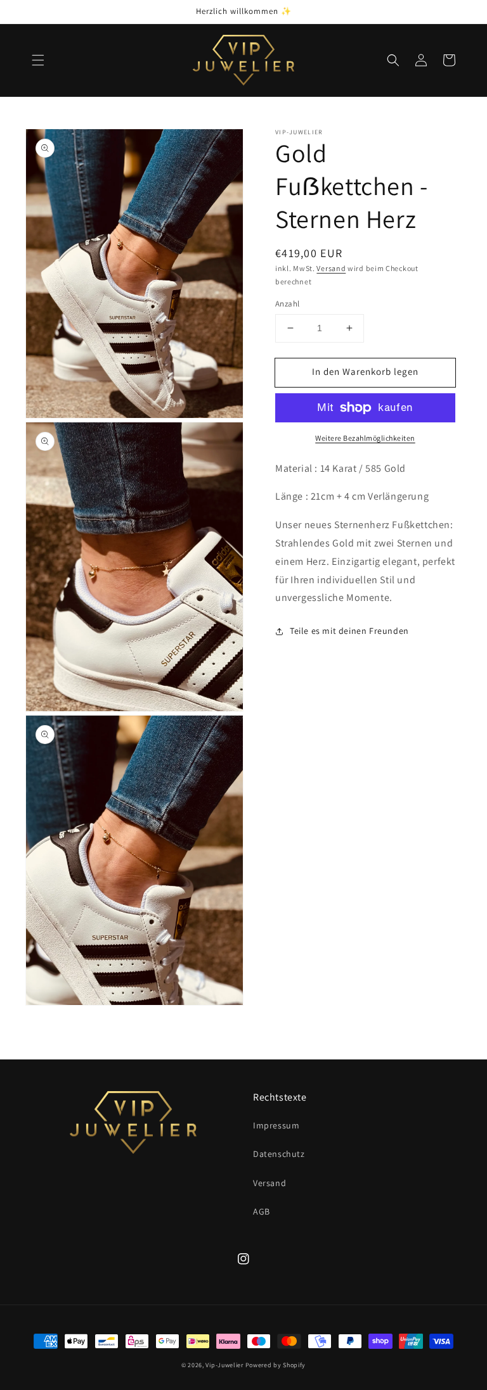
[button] (38, 60)
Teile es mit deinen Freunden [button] (349, 630)
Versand (331, 268)
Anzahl (287, 303)
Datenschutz (279, 1153)
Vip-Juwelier (224, 1365)
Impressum (276, 1125)
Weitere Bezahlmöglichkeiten (365, 438)
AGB (261, 1211)
